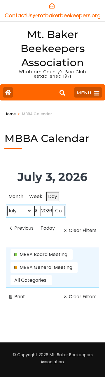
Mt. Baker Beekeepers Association (52, 48)
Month (15, 196)
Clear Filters (83, 230)
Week (35, 196)
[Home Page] (8, 92)
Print (16, 297)
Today (48, 228)
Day (52, 196)
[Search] (62, 93)
